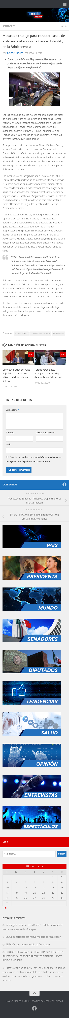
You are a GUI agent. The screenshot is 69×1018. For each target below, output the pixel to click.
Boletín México (15, 53)
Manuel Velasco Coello (40, 333)
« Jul (5, 907)
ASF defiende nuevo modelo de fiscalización (28, 944)
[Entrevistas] (32, 797)
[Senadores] (32, 641)
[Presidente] (32, 578)
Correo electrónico (45, 432)
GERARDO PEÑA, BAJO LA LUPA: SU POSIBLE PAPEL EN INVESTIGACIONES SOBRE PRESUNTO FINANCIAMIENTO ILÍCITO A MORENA (33, 956)
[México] (32, 547)
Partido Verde (58, 333)
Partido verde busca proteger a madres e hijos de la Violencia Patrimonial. (48, 373)
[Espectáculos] (32, 828)
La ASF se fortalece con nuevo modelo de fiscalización (33, 936)
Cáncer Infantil (21, 333)
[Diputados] (32, 672)
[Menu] (65, 4)
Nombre (11, 432)
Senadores (9, 26)
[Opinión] (32, 766)
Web (8, 444)
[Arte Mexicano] (32, 703)
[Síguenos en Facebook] (64, 484)
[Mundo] (32, 610)
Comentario (12, 409)
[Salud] (32, 734)
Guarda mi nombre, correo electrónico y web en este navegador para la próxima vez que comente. (34, 459)
